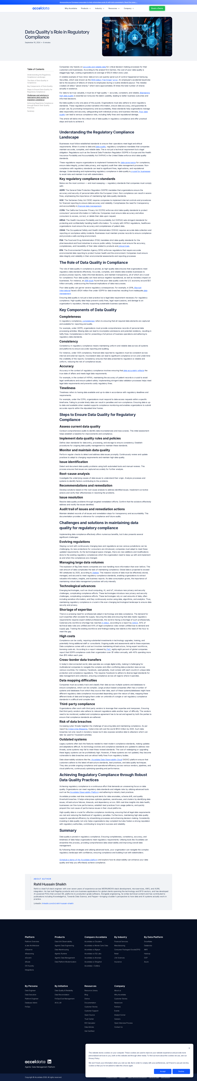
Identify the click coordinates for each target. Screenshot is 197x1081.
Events (116, 1011)
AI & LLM (58, 1003)
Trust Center (89, 1019)
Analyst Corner (119, 1015)
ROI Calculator (90, 1023)
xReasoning (29, 954)
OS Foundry (29, 966)
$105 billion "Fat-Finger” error (104, 80)
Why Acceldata (120, 995)
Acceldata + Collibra (92, 966)
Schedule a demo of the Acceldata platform (78, 860)
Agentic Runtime (61, 954)
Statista (95, 573)
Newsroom (118, 1003)
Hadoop (147, 954)
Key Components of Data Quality (40, 86)
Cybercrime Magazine (77, 729)
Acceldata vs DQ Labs (93, 954)
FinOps (27, 1007)
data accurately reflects (133, 370)
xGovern (28, 958)
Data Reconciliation (62, 995)
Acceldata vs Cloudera (93, 941)
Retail (116, 954)
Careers (117, 1019)
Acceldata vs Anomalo (93, 958)
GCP (146, 958)
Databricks (148, 946)
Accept (162, 1071)
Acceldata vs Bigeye (92, 950)
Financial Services (121, 941)
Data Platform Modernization (65, 962)
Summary (30, 111)
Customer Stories (91, 1007)
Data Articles (89, 1027)
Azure (146, 962)
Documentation (90, 1003)
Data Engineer (30, 990)
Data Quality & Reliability (64, 990)
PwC (108, 649)
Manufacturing (119, 946)
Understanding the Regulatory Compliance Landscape (39, 76)
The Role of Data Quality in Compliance (37, 82)
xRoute (27, 962)
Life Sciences (119, 958)
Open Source (90, 1015)
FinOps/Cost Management (64, 999)
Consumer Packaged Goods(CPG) (127, 950)
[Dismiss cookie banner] (189, 1048)
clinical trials (123, 246)
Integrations (29, 970)
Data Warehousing (62, 950)
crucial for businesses (140, 171)
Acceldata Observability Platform (84, 792)
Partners (117, 1007)
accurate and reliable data (94, 67)
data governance (128, 162)
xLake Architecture (32, 946)
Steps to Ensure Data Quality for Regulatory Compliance (39, 91)
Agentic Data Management (65, 958)
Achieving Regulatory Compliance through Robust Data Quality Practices (40, 105)
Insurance (118, 962)
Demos (87, 999)
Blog (86, 995)
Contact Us (118, 1027)
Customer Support (91, 1011)
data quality (100, 146)
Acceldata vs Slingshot (93, 962)
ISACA (135, 623)
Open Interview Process (123, 1023)
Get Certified (89, 1031)
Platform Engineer (31, 999)
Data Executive (30, 995)
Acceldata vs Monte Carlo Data (96, 946)
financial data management (89, 206)
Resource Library (91, 990)
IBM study (89, 280)
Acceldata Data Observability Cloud (106, 759)
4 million (105, 623)
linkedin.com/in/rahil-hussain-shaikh (57, 903)
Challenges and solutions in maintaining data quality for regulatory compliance (38, 97)
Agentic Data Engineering (64, 946)
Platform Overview (32, 941)
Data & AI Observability (63, 941)
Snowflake (148, 941)
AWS (146, 950)
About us (117, 990)
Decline (181, 1071)
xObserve (28, 950)
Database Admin (31, 1003)
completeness (88, 321)
